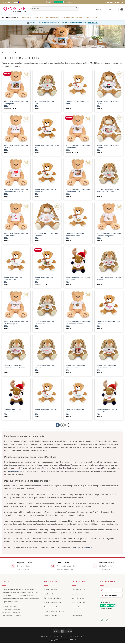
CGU (73, 611)
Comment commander (79, 589)
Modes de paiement (79, 598)
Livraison (54, 636)
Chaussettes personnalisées (54, 611)
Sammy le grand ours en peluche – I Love (16, 147)
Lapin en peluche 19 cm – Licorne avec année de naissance (16, 366)
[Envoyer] (76, 8)
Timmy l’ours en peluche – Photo (45, 279)
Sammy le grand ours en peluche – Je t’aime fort (16, 235)
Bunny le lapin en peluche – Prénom (45, 367)
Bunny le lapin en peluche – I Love (45, 103)
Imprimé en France (110, 590)
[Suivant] (67, 425)
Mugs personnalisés (51, 589)
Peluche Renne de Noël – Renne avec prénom (78, 279)
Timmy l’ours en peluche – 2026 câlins (47, 147)
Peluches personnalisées (52, 603)
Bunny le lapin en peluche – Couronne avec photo (45, 323)
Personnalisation (53, 17)
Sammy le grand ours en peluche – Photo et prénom (78, 191)
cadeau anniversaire (15, 471)
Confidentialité (77, 616)
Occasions (25, 17)
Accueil (4, 53)
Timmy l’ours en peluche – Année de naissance (75, 235)
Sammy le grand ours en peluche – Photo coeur (78, 147)
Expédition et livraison (79, 594)
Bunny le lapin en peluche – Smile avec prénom (107, 367)
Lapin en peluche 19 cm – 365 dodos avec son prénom (108, 190)
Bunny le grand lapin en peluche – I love (109, 103)
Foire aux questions (78, 603)
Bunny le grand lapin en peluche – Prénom (47, 235)
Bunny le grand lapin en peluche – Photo (109, 147)
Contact (97, 9)
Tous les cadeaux (9, 17)
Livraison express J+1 (114, 2)
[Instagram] (107, 620)
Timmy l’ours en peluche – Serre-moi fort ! (14, 279)
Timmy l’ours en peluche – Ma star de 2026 (46, 191)
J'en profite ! (93, 22)
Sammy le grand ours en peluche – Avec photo (16, 103)
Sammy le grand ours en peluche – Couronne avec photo (78, 323)
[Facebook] (102, 620)
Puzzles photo (49, 594)
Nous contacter (77, 607)
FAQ (61, 636)
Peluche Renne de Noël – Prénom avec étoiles (13, 411)
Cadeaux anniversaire (51, 616)
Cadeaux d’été (91, 17)
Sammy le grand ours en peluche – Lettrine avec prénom (109, 235)
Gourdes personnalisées (52, 598)
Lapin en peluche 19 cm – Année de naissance (109, 278)
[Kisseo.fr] (14, 9)
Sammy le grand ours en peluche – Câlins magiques (16, 323)
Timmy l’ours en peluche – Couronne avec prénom (75, 411)
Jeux (10, 53)
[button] (111, 9)
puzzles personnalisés (83, 547)
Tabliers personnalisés (51, 607)
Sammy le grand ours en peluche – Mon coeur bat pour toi (16, 191)
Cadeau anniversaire (73, 17)
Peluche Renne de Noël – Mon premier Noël (108, 411)
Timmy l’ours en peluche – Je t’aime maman (46, 411)
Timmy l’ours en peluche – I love (78, 102)
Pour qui (37, 17)
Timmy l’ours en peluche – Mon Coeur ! (108, 323)
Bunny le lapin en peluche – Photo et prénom (76, 367)
